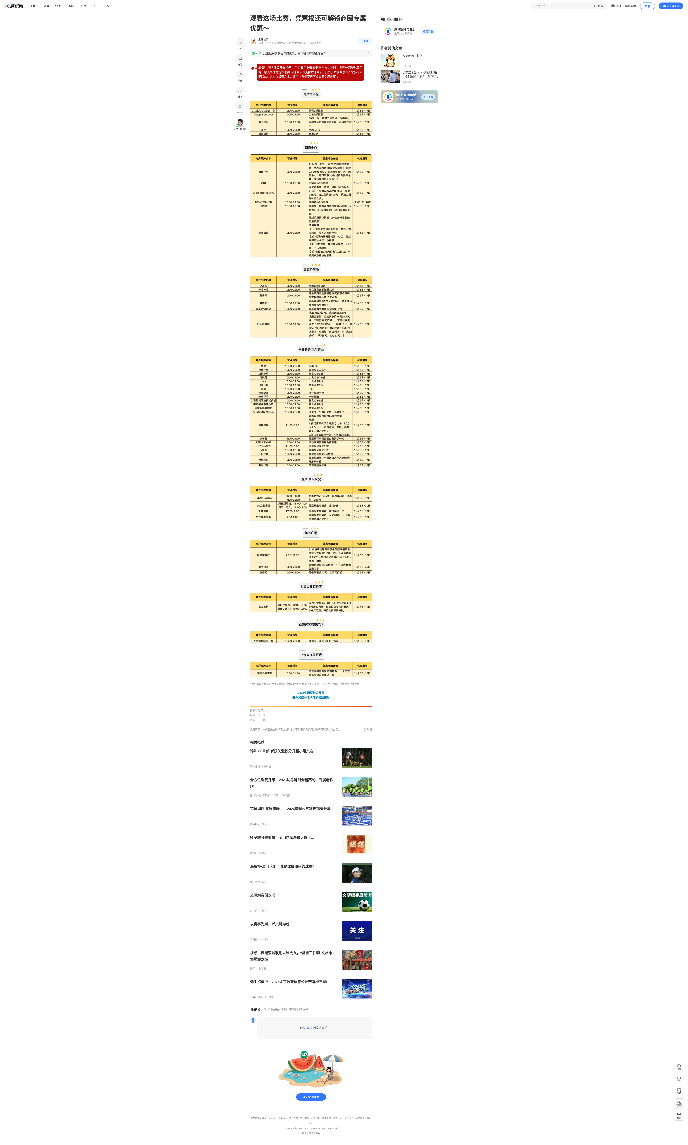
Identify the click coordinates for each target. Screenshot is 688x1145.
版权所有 (315, 1133)
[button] (428, 31)
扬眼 (252, 968)
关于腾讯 (255, 1118)
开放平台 (304, 1118)
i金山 (253, 853)
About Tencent (269, 1118)
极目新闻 (255, 824)
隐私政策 (293, 1118)
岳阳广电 (255, 910)
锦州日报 (255, 766)
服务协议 (282, 1118)
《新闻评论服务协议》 (298, 1009)
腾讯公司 (306, 1133)
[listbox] (311, 869)
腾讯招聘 (326, 1118)
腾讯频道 (360, 1118)
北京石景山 (256, 997)
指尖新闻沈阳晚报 (260, 795)
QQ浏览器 (349, 1118)
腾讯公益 (337, 1118)
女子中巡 (255, 882)
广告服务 (315, 1118)
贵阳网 (254, 939)
